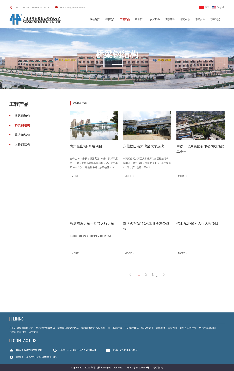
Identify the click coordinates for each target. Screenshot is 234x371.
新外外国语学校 (188, 327)
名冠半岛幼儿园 (207, 327)
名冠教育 (117, 327)
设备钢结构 (22, 144)
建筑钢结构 (22, 115)
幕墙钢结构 (22, 135)
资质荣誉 (170, 19)
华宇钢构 (158, 367)
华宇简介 (110, 19)
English (221, 7)
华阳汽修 (172, 327)
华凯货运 (33, 332)
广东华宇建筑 (132, 327)
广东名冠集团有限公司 (21, 327)
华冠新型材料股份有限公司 (95, 327)
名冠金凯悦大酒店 (45, 327)
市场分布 (200, 19)
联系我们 (215, 19)
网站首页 (95, 19)
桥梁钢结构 (22, 125)
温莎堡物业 (147, 327)
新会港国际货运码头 (68, 327)
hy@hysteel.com (32, 349)
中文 (207, 7)
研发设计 (140, 19)
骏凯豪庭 (160, 327)
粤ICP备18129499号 (138, 367)
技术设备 (155, 19)
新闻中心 (185, 19)
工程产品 (125, 19)
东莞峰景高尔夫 (17, 332)
